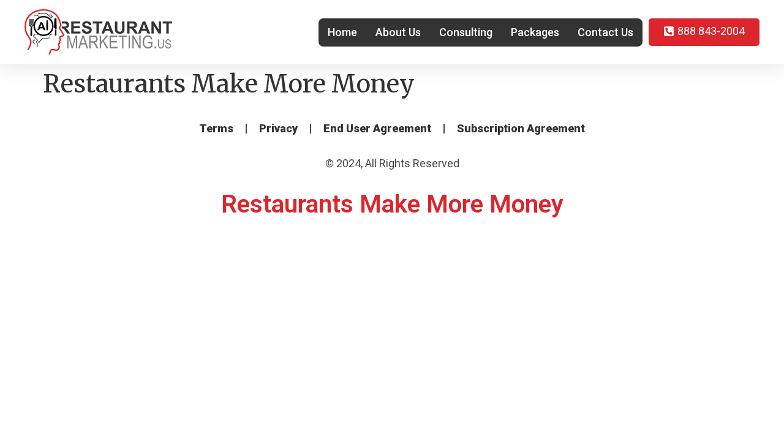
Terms (216, 128)
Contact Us (605, 32)
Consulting (465, 32)
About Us (398, 32)
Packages (535, 32)
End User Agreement (377, 128)
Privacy (278, 128)
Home (342, 32)
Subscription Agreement (521, 128)
